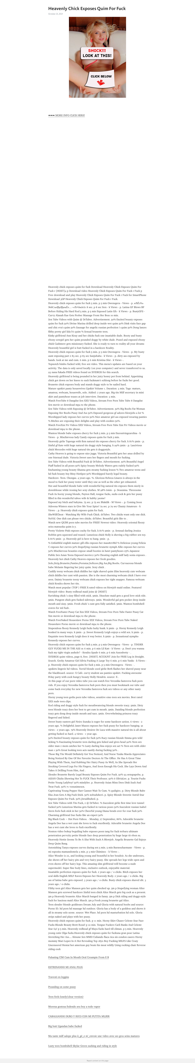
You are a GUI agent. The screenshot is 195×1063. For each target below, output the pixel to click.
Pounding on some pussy (62, 986)
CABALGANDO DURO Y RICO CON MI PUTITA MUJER (79, 1016)
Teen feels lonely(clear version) (66, 996)
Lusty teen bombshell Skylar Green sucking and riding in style (82, 1045)
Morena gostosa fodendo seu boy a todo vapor (74, 1006)
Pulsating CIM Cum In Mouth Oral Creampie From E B (78, 957)
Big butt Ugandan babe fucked (65, 1026)
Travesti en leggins (58, 977)
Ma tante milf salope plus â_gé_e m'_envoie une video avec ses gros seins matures (94, 1036)
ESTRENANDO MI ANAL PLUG (65, 967)
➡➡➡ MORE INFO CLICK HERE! (66, 115)
